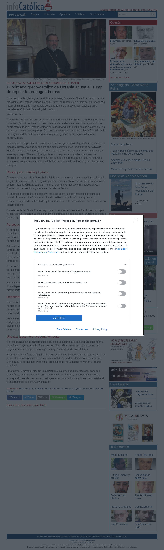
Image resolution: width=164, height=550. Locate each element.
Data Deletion (64, 329)
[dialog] (82, 275)
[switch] (122, 271)
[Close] (137, 221)
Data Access (82, 329)
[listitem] (82, 264)
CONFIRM (59, 318)
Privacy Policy (100, 329)
